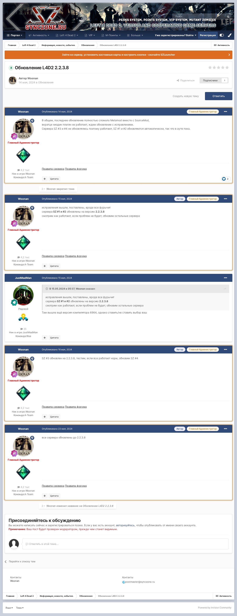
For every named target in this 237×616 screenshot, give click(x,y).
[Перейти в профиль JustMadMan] (23, 295)
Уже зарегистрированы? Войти (175, 35)
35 (24, 328)
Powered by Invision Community (214, 607)
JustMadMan (23, 277)
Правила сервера (53, 168)
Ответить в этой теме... (43, 543)
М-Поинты (111, 35)
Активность (39, 35)
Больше (135, 35)
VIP (90, 35)
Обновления (46, 82)
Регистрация (208, 35)
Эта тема (215, 16)
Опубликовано (57, 111)
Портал (15, 35)
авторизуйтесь (125, 525)
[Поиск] (228, 17)
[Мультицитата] (45, 178)
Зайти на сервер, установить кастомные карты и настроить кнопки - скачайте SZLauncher (118, 54)
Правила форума (76, 168)
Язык (8, 607)
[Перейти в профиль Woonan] (13, 80)
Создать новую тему (186, 96)
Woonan (32, 78)
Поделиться (186, 80)
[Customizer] (222, 35)
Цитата (54, 178)
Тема (19, 607)
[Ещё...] (225, 111)
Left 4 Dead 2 (67, 35)
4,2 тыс (24, 169)
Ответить (219, 96)
